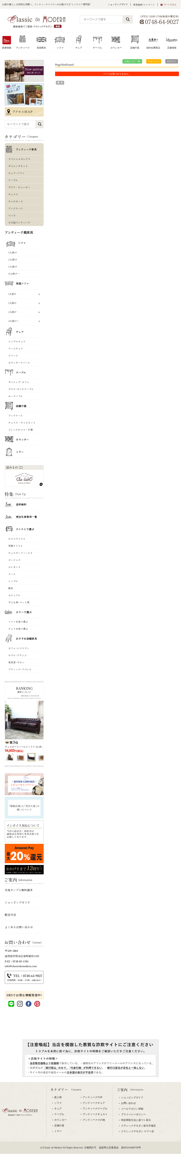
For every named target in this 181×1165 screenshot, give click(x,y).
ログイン (171, 61)
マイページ (153, 61)
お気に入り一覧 (132, 61)
